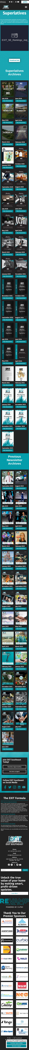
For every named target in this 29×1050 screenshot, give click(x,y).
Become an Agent (16, 1046)
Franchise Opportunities (16, 1043)
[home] (5, 7)
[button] (26, 7)
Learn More (14, 893)
